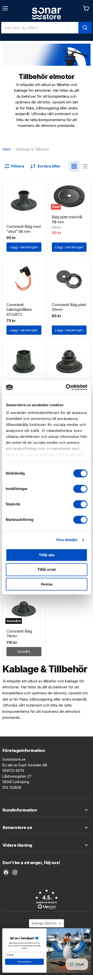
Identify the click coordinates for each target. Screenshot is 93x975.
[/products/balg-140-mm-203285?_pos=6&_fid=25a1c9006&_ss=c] (69, 361)
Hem (6, 149)
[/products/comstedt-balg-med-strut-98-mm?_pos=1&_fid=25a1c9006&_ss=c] (23, 200)
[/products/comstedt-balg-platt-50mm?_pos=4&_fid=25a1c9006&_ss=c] (69, 278)
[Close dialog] (88, 931)
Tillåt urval (46, 570)
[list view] (85, 166)
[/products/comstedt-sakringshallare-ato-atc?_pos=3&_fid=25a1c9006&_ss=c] (23, 278)
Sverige (44, 923)
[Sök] (85, 27)
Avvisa (46, 584)
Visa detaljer (67, 540)
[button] (46, 899)
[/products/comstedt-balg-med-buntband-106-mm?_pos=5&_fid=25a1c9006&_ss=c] (23, 361)
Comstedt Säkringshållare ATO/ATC (19, 309)
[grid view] (74, 166)
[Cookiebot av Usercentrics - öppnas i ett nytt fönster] (66, 387)
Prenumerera (24, 961)
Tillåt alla (46, 555)
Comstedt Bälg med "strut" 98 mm (23, 229)
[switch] (80, 489)
